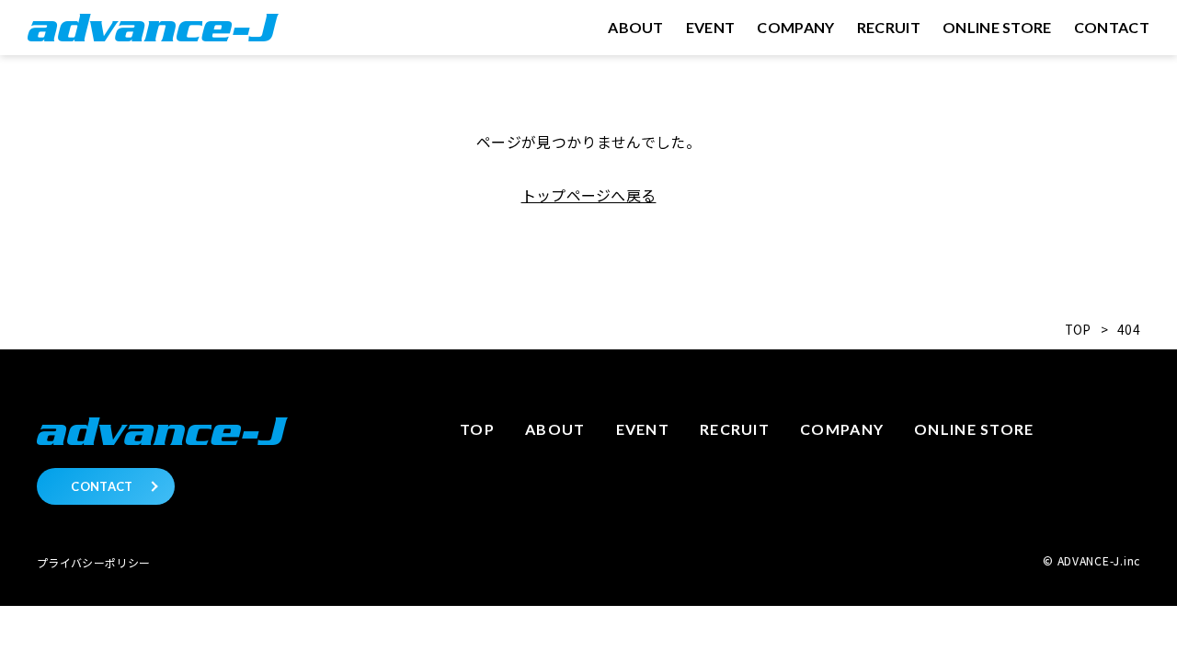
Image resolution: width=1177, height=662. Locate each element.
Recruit (735, 429)
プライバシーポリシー (93, 562)
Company (842, 429)
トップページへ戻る (589, 195)
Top (477, 429)
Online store (974, 429)
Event (642, 429)
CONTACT (101, 486)
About (555, 429)
